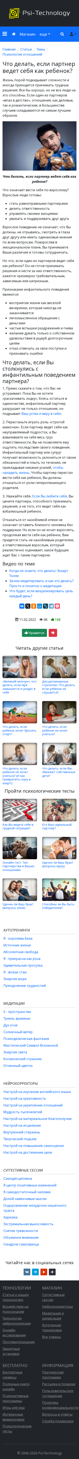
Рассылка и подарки (58, 1384)
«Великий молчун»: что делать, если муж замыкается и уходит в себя (19, 686)
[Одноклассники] (33, 606)
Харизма (10, 1217)
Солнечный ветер (18, 1032)
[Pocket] (57, 606)
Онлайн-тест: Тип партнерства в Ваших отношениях (18, 866)
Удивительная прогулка (23, 965)
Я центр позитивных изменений (29, 1185)
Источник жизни (17, 945)
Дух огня (10, 1025)
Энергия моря (15, 979)
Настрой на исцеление (22, 1125)
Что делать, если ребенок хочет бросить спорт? (19, 730)
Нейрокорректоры (57, 1306)
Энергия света (15, 1052)
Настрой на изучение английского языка (37, 1091)
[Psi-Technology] (39, 13)
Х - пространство (17, 1011)
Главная (9, 49)
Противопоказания (19, 1342)
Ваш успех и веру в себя (41, 413)
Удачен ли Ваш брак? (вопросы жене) (18, 906)
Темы (40, 49)
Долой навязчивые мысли (24, 1198)
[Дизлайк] (53, 633)
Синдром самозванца (21, 1244)
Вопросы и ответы (57, 1414)
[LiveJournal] (45, 606)
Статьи (26, 49)
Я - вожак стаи (15, 972)
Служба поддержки (58, 1421)
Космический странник (22, 1059)
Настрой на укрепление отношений (33, 1105)
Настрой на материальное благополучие (37, 1118)
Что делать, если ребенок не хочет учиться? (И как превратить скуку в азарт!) (17, 775)
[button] (5, 34)
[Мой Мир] (39, 606)
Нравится (36, 633)
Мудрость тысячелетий (22, 1112)
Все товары (51, 1337)
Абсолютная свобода (20, 952)
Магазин (27, 34)
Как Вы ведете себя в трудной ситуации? (18, 826)
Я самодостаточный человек (27, 1192)
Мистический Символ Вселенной (30, 1045)
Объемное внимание (21, 1237)
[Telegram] (51, 606)
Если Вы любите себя (49, 496)
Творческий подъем (19, 1139)
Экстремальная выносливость (28, 1224)
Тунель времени (16, 1018)
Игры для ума (14, 1407)
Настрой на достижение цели (27, 1152)
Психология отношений (22, 54)
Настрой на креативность (24, 1098)
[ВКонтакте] (21, 606)
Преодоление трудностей (24, 985)
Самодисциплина (17, 1178)
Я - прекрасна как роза (21, 958)
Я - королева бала (17, 938)
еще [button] (43, 34)
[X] (27, 606)
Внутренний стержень (21, 1132)
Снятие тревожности (20, 1230)
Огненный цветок (18, 1065)
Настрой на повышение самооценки (33, 1145)
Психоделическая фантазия (26, 1038)
